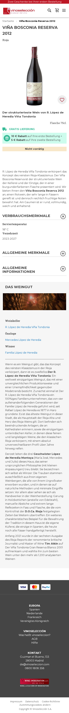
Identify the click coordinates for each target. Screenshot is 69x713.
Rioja (5, 40)
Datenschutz (32, 701)
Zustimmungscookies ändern (35, 704)
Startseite (8, 20)
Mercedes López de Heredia (23, 339)
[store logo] (17, 12)
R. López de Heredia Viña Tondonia (27, 327)
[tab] (34, 217)
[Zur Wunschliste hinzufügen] (62, 99)
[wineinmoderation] (34, 685)
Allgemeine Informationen (18, 270)
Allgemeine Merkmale (26, 253)
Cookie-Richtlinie (51, 701)
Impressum (16, 701)
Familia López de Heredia (21, 352)
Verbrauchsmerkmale (26, 216)
